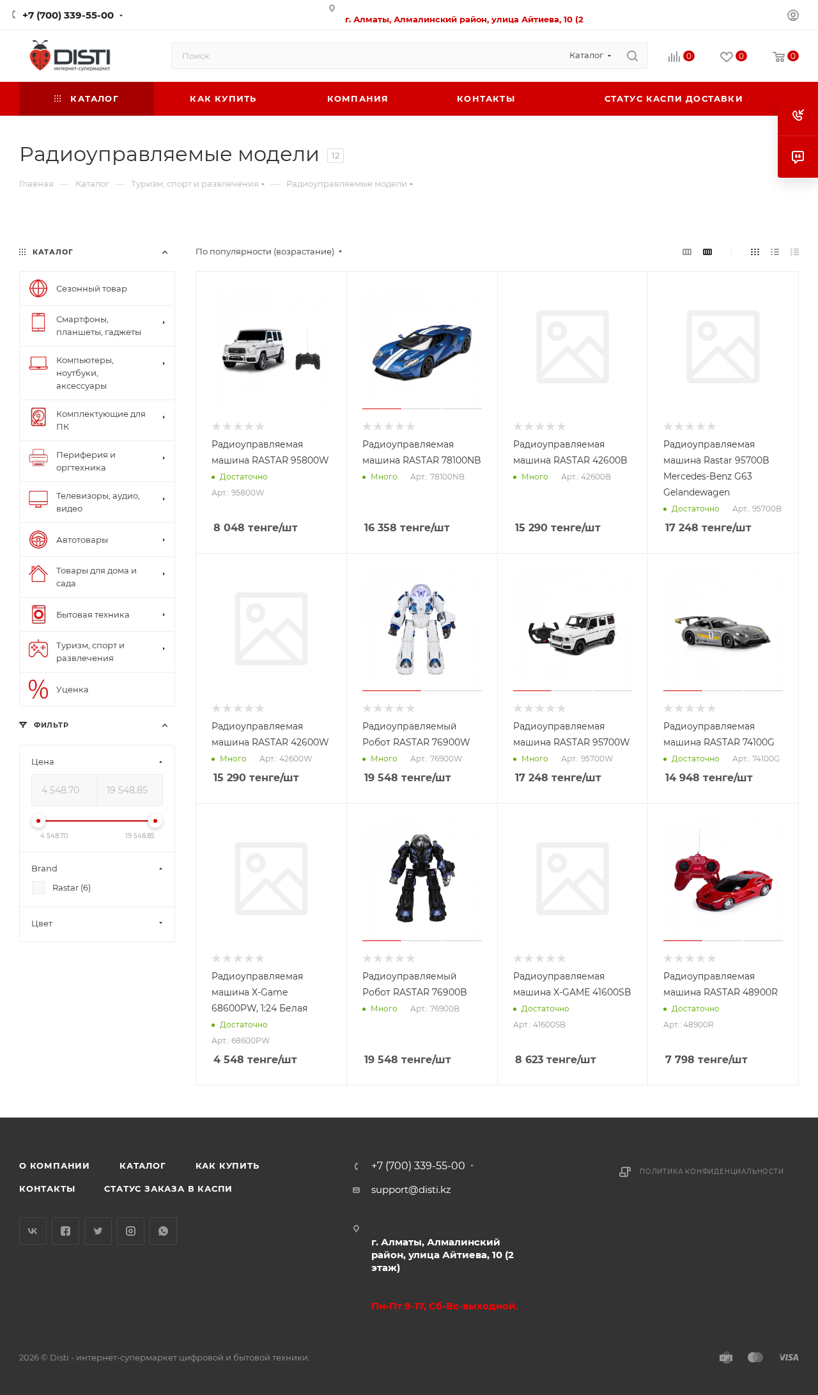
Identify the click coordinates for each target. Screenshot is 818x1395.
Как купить (227, 1165)
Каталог (143, 1165)
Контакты (47, 1188)
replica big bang (57, 225)
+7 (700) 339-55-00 (68, 15)
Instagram (130, 1231)
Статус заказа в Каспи (168, 1188)
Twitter (98, 1231)
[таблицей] (794, 251)
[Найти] (632, 55)
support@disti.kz (411, 1189)
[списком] (774, 251)
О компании (54, 1165)
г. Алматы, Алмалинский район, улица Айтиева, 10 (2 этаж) (442, 1255)
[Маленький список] (687, 251)
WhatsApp (163, 1231)
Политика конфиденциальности (712, 1171)
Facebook (65, 1231)
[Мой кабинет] (793, 17)
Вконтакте (33, 1231)
